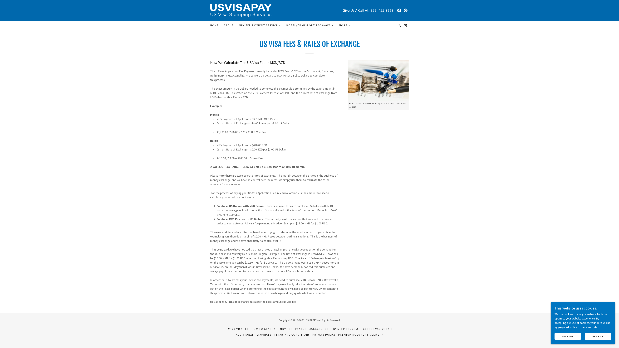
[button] (260, 25)
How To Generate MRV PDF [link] (272, 328)
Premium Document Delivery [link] (360, 334)
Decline (567, 336)
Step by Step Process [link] (342, 328)
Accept (598, 336)
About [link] (229, 25)
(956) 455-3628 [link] (381, 10)
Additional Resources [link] (254, 334)
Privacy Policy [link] (323, 334)
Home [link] (214, 25)
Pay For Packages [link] (308, 328)
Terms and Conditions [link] (292, 334)
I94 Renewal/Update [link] (377, 328)
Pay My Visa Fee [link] (237, 328)
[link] (241, 10)
